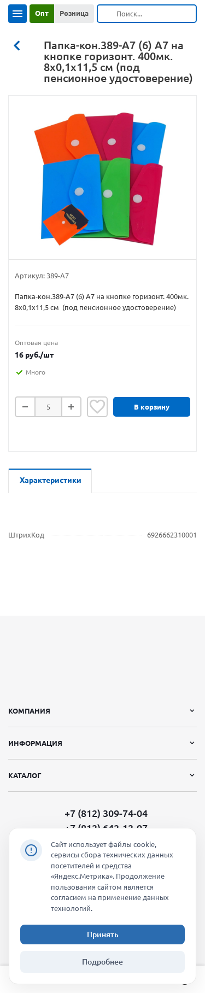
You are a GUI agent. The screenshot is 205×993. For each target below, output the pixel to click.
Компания (29, 711)
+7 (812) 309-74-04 (106, 813)
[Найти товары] (107, 13)
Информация (35, 743)
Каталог (25, 775)
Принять (103, 934)
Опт (42, 13)
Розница (74, 13)
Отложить (97, 406)
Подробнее (102, 961)
